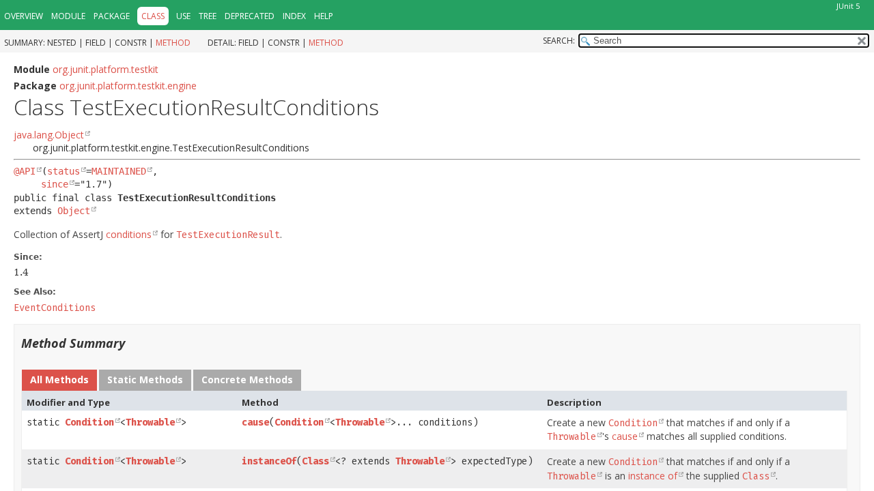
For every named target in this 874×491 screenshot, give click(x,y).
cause (255, 422)
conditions (129, 234)
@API (25, 171)
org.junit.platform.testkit (105, 69)
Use (183, 16)
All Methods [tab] (59, 379)
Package (112, 16)
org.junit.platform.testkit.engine (128, 85)
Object (73, 210)
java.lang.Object (49, 134)
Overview (23, 16)
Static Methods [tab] (145, 379)
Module (68, 16)
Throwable (150, 422)
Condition (89, 422)
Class (315, 461)
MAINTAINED (118, 171)
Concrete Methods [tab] (247, 379)
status (63, 171)
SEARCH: (559, 40)
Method (173, 42)
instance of (652, 475)
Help (323, 16)
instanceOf (269, 461)
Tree (207, 16)
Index (294, 16)
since (54, 184)
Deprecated (249, 16)
